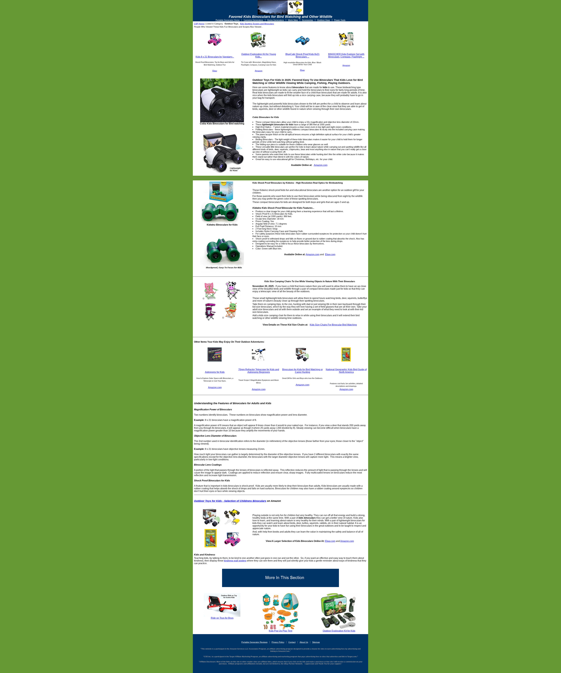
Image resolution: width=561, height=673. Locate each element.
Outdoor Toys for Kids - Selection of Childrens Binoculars (230, 500)
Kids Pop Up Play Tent (280, 631)
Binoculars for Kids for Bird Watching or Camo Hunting (302, 370)
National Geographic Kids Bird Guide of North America (346, 370)
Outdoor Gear (323, 20)
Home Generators (275, 20)
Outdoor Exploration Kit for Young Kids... (258, 55)
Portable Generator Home (228, 20)
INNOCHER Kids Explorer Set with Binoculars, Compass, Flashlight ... (346, 55)
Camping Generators (253, 20)
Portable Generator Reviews (254, 642)
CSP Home (199, 24)
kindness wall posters (235, 560)
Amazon (258, 71)
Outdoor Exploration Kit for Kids (339, 631)
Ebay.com (330, 254)
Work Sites (293, 20)
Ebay (214, 71)
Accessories (307, 20)
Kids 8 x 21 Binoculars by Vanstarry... (215, 57)
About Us (304, 642)
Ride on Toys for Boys (222, 618)
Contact (292, 642)
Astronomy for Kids (215, 372)
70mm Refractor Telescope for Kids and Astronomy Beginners (258, 370)
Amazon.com (320, 165)
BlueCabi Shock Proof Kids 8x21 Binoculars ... (302, 55)
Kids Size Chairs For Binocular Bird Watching (333, 324)
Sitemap (316, 642)
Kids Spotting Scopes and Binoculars (257, 24)
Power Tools (339, 20)
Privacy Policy (278, 642)
